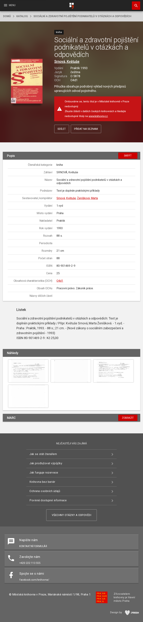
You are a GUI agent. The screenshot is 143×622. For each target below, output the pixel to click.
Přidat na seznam (86, 128)
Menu (9, 5)
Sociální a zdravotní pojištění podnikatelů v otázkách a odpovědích (82, 16)
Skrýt (128, 155)
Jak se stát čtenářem (43, 454)
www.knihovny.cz (98, 116)
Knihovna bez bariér (42, 481)
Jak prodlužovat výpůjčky (45, 463)
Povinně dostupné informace (48, 500)
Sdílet (62, 128)
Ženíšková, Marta (87, 198)
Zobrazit (128, 417)
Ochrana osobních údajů (44, 491)
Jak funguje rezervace (43, 472)
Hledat (135, 5)
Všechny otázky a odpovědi (71, 515)
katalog (22, 16)
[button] (27, 81)
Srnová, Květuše (66, 61)
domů (7, 16)
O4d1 (60, 280)
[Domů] (71, 6)
